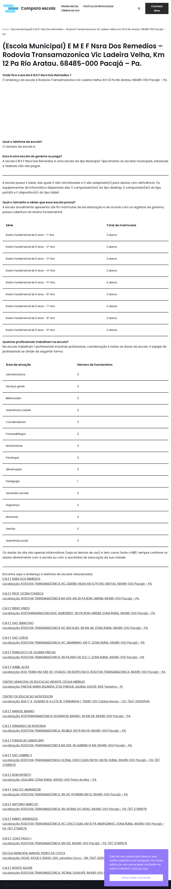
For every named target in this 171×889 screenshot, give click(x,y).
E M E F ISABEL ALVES (16, 667)
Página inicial (70, 6)
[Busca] (139, 8)
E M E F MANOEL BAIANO (18, 711)
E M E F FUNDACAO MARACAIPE (23, 741)
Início (6, 29)
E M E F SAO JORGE (15, 638)
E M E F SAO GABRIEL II (17, 755)
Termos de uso (70, 10)
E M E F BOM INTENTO (17, 775)
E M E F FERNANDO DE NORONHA (24, 726)
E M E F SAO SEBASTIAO (18, 623)
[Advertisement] (85, 111)
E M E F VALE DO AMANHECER (22, 790)
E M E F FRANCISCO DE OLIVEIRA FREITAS (29, 652)
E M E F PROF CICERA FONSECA (23, 594)
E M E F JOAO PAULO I (17, 838)
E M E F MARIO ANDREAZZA (20, 819)
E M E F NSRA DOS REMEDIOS (21, 579)
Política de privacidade (98, 6)
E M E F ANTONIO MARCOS (20, 804)
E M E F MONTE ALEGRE (17, 868)
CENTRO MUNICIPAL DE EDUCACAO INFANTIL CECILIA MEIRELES (44, 682)
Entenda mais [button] (140, 868)
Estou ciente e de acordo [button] (136, 877)
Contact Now (157, 8)
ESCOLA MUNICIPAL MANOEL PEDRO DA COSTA (34, 853)
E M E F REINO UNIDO (16, 608)
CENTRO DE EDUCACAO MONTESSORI (28, 697)
